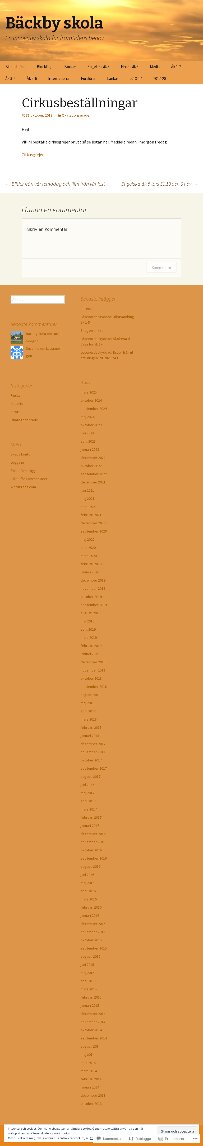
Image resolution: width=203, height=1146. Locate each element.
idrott (15, 411)
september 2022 (94, 474)
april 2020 (88, 547)
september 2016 (94, 858)
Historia (17, 403)
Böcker (70, 66)
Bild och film (15, 66)
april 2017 (88, 801)
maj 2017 (87, 792)
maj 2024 (87, 416)
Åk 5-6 (32, 78)
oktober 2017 (91, 760)
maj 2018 (87, 703)
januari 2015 (90, 1005)
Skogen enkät (92, 330)
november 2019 (93, 588)
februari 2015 (91, 997)
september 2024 (94, 408)
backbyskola (36, 333)
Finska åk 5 (130, 66)
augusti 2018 (90, 694)
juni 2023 (87, 433)
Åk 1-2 (176, 66)
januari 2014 (90, 1087)
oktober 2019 (91, 596)
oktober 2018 (91, 678)
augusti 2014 (90, 1046)
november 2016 (93, 842)
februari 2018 (91, 727)
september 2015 (94, 948)
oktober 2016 (91, 850)
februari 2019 (91, 645)
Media (155, 66)
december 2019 (93, 580)
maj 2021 (87, 498)
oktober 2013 (91, 1103)
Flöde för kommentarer (29, 478)
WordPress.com (23, 487)
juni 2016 (87, 874)
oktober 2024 (91, 400)
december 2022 (93, 457)
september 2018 (94, 686)
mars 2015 (89, 989)
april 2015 (88, 981)
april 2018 (88, 711)
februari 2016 (91, 907)
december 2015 (93, 923)
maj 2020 (87, 539)
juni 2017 (87, 784)
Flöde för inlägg (23, 470)
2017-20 (159, 78)
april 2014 (88, 1062)
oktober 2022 (91, 465)
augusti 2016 (90, 866)
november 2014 (93, 1021)
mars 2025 (89, 392)
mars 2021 (89, 506)
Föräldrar (88, 78)
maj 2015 (87, 972)
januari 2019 (90, 653)
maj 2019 (87, 621)
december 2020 (93, 523)
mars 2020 (89, 555)
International (59, 78)
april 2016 (88, 891)
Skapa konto (20, 454)
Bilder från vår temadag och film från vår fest (55, 183)
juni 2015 (87, 964)
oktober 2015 (91, 940)
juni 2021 (87, 490)
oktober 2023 (91, 425)
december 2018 (93, 662)
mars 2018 (89, 719)
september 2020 (94, 531)
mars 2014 (89, 1070)
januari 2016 (90, 915)
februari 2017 (91, 817)
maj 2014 (87, 1054)
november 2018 (93, 670)
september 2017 (94, 768)
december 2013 (93, 1095)
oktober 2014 (91, 1030)
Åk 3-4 (10, 78)
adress (86, 308)
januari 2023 (90, 449)
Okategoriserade (75, 115)
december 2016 (93, 833)
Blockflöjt (45, 66)
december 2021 (93, 482)
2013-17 (136, 78)
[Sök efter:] (193, 66)
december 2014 (93, 1013)
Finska (16, 395)
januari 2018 (90, 735)
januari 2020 (90, 572)
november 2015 (93, 931)
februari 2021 (91, 514)
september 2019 (94, 604)
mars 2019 (89, 637)
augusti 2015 (90, 956)
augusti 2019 (90, 613)
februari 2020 (91, 564)
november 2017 (93, 752)
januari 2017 (90, 825)
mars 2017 (89, 809)
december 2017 (93, 743)
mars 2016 (89, 899)
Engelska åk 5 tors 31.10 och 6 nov (159, 183)
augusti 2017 (90, 776)
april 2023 (88, 441)
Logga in (17, 462)
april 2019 (88, 629)
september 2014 (94, 1038)
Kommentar (161, 267)
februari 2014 (91, 1079)
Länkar (112, 78)
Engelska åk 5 (98, 66)
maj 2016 (87, 882)
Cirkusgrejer (33, 154)
